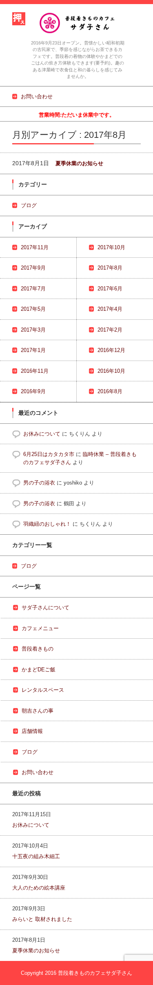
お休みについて (41, 434)
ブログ (29, 205)
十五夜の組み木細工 (36, 856)
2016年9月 (33, 391)
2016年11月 (35, 371)
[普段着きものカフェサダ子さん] (77, 22)
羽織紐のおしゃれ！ (47, 524)
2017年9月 (33, 268)
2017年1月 (33, 350)
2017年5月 (33, 309)
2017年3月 (33, 330)
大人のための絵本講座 (38, 888)
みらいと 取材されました (42, 919)
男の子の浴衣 (39, 483)
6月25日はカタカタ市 (48, 454)
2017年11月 (35, 247)
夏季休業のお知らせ (79, 163)
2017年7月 (33, 289)
